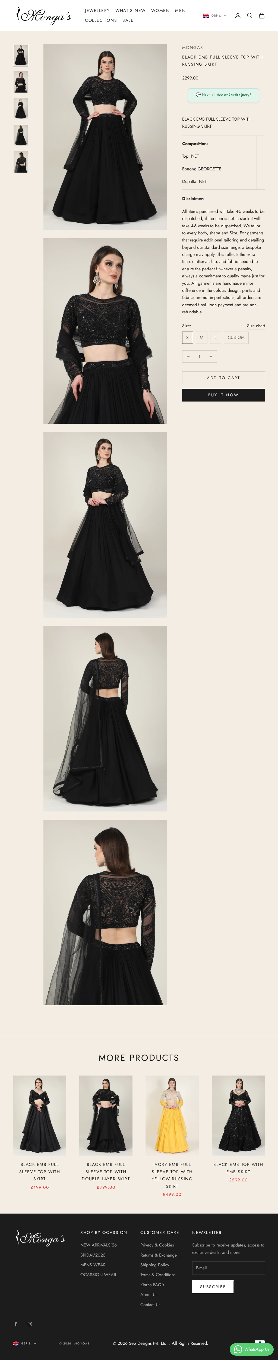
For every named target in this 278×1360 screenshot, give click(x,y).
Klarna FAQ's (152, 1285)
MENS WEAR (93, 1265)
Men (180, 10)
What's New (130, 10)
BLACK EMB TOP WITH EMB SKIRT (238, 1168)
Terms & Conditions (157, 1275)
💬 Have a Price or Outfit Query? (223, 95)
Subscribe (213, 1287)
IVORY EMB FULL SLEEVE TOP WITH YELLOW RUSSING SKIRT (172, 1175)
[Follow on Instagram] (30, 1324)
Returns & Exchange (158, 1255)
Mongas (192, 47)
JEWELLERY (97, 10)
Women (160, 10)
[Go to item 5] (20, 162)
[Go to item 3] (20, 108)
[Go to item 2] (20, 82)
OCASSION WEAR (98, 1275)
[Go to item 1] (20, 55)
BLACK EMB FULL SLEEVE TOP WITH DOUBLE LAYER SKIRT (106, 1171)
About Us (148, 1294)
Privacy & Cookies (157, 1245)
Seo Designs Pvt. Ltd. (149, 1343)
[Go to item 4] (20, 135)
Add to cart (223, 378)
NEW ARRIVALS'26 (98, 1245)
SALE (128, 20)
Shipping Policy (154, 1265)
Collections (101, 20)
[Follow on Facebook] (15, 1324)
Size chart (256, 326)
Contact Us (150, 1304)
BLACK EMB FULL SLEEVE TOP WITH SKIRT (39, 1171)
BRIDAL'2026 (92, 1255)
